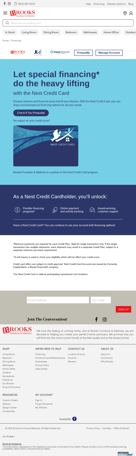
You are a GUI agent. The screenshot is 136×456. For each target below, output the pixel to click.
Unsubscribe (8, 411)
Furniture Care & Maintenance (50, 357)
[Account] (131, 13)
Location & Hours (76, 354)
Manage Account (109, 52)
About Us (105, 354)
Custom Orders (10, 400)
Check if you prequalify (31, 112)
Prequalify (83, 52)
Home (5, 40)
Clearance (7, 379)
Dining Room (51, 32)
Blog (130, 4)
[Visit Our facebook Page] (5, 3)
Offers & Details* (122, 428)
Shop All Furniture (11, 387)
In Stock (10, 32)
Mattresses (90, 32)
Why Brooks (107, 361)
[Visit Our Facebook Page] (97, 319)
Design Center (9, 407)
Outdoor (6, 372)
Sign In (38, 400)
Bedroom (71, 32)
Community (107, 357)
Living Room (29, 32)
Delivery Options (116, 4)
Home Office (111, 32)
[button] (5, 13)
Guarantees (41, 361)
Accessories (8, 376)
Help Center (41, 368)
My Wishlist (41, 407)
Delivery (6, 403)
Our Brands (8, 383)
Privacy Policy (42, 365)
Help (88, 4)
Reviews (72, 361)
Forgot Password (43, 403)
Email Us (72, 357)
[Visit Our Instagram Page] (104, 319)
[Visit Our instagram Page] (9, 3)
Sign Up (123, 309)
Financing (99, 4)
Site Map (106, 428)
